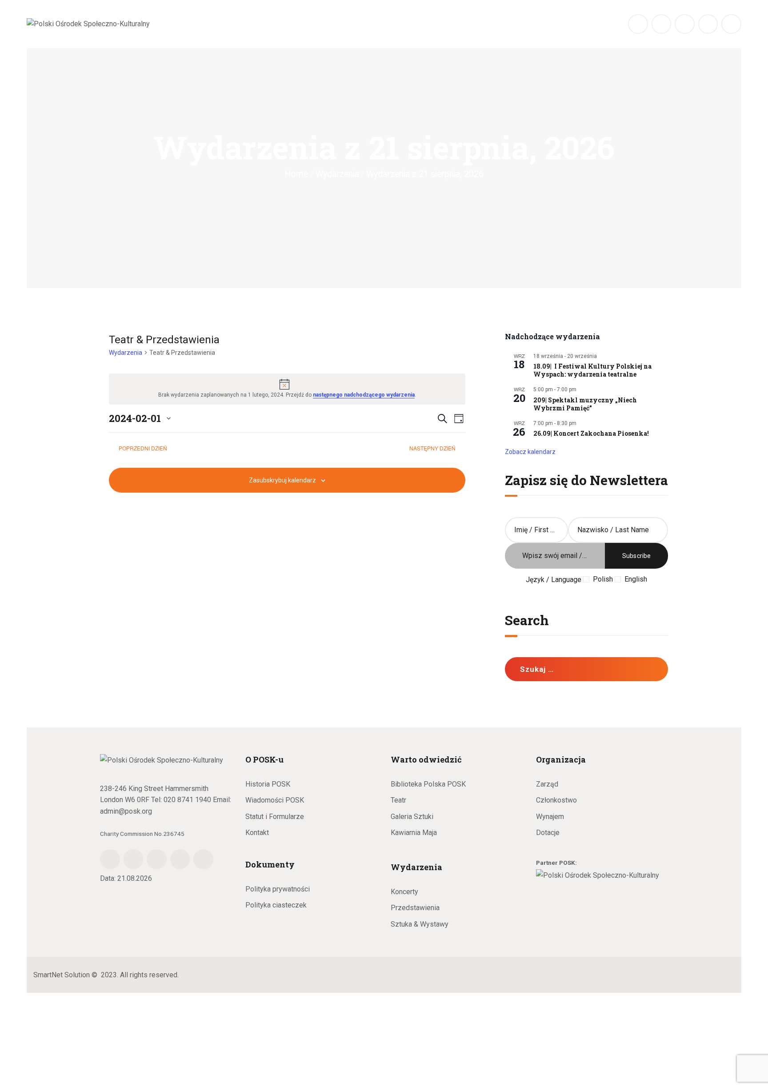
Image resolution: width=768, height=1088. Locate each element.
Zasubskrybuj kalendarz (282, 480)
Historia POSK (267, 784)
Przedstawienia (415, 907)
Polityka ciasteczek (276, 905)
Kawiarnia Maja (414, 832)
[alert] (287, 389)
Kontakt (257, 832)
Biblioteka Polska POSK (428, 784)
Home (296, 174)
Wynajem (550, 816)
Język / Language (553, 579)
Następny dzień (433, 448)
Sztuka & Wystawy (419, 924)
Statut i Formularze (274, 816)
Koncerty (404, 891)
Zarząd (547, 784)
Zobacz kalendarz (530, 451)
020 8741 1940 (187, 799)
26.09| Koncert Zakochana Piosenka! (591, 434)
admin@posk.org (126, 811)
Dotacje (548, 832)
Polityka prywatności (277, 889)
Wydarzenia (337, 174)
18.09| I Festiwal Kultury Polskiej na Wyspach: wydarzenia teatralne (592, 370)
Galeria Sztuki (412, 816)
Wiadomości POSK (274, 800)
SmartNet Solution (61, 975)
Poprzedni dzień (143, 448)
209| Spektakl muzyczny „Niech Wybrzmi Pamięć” (585, 404)
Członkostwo (556, 800)
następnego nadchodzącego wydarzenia (364, 395)
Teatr (398, 800)
